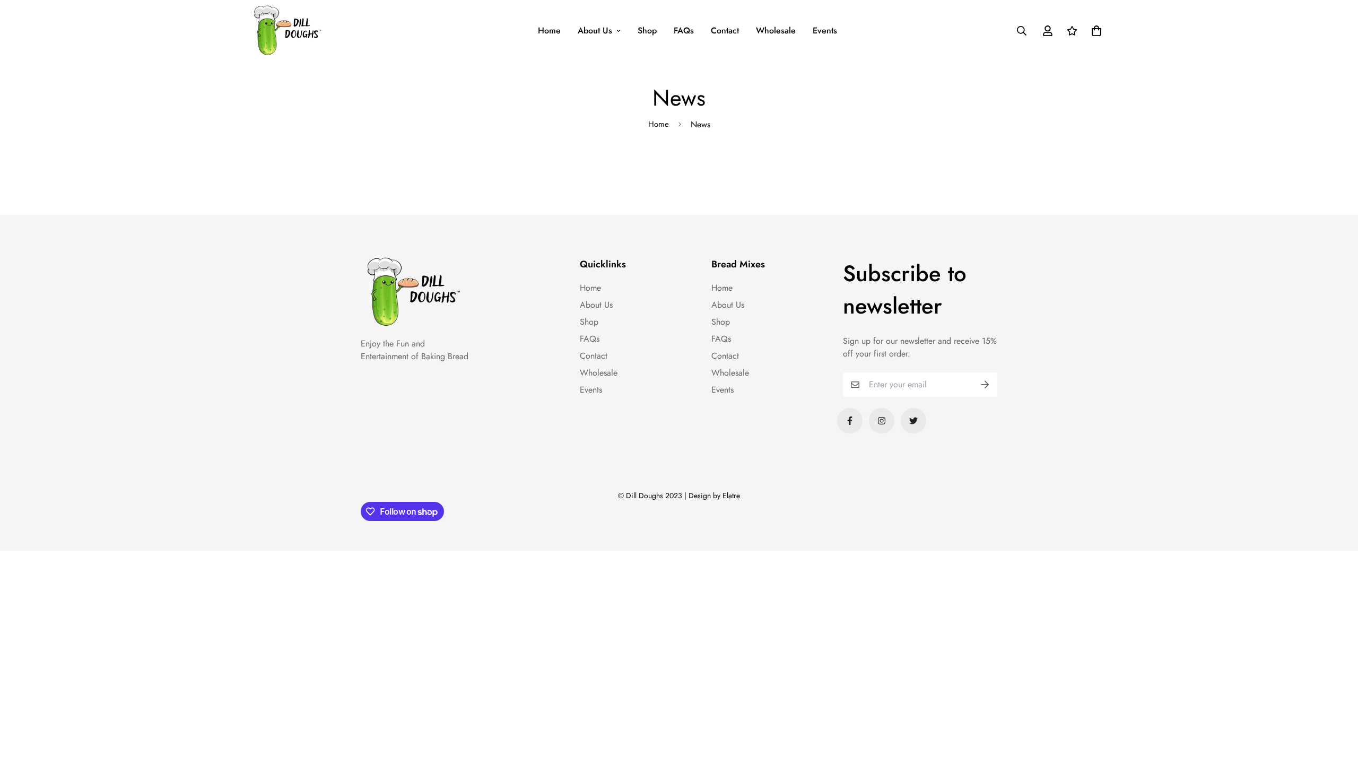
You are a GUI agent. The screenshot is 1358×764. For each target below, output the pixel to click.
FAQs (684, 30)
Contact (725, 30)
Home (549, 30)
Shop (647, 30)
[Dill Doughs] (287, 30)
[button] (1094, 31)
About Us (595, 30)
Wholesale (776, 30)
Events (825, 30)
